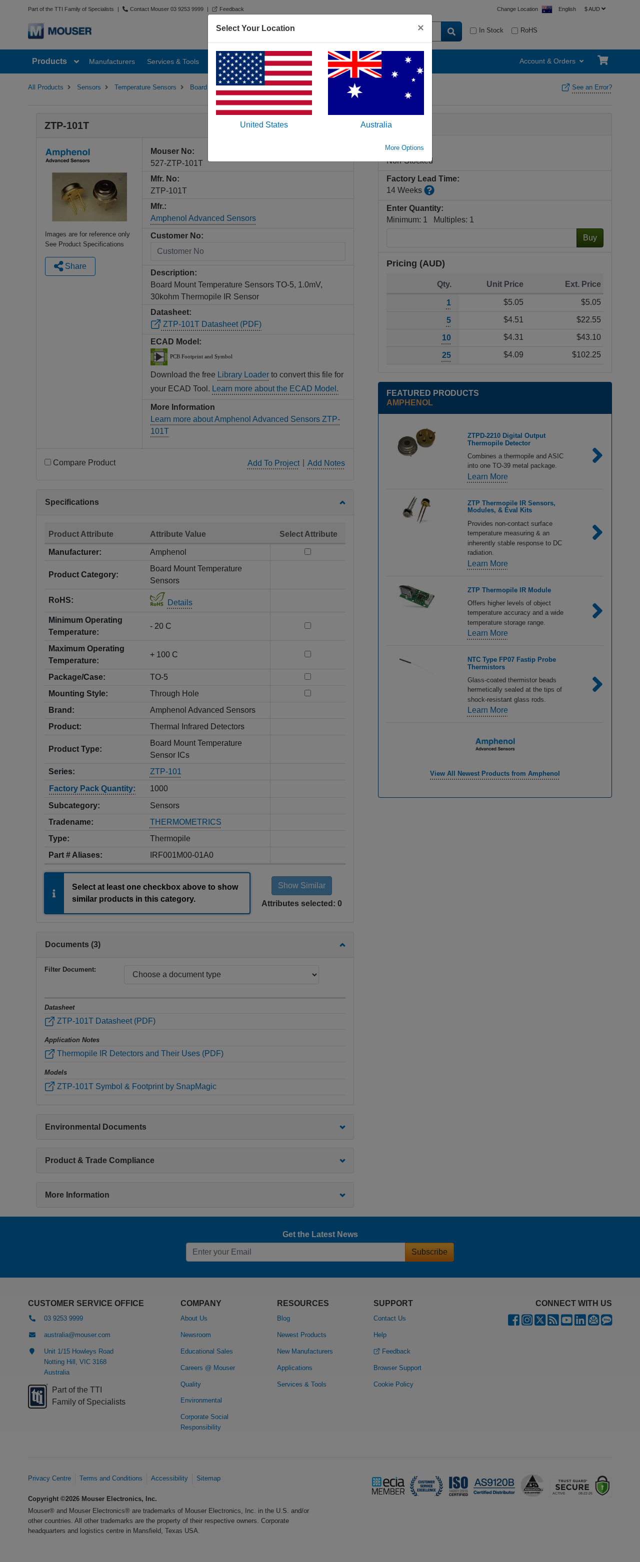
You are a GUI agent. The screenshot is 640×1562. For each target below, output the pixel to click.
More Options (404, 147)
